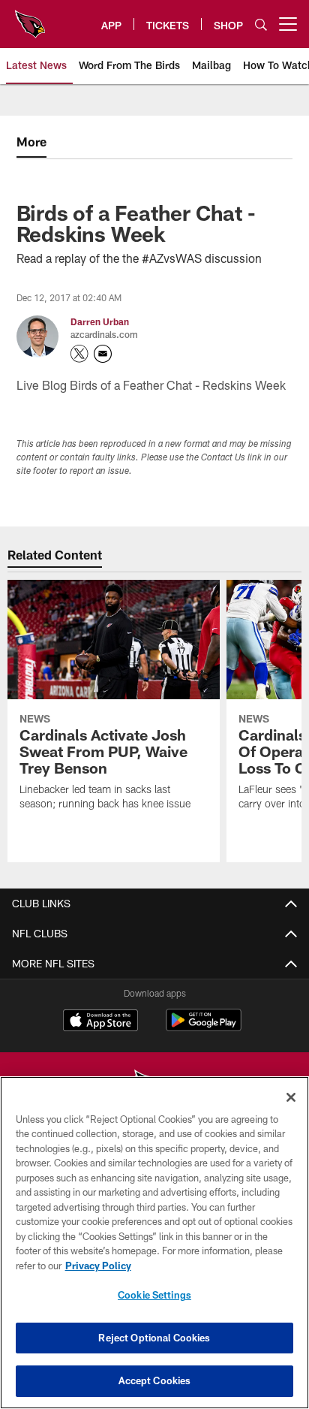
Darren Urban (99, 321)
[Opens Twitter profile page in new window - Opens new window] (79, 354)
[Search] (261, 24)
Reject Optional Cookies (154, 1338)
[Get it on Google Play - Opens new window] (203, 1027)
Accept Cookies (154, 1380)
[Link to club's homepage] (30, 18)
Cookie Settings (154, 1295)
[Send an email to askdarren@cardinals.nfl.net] (103, 354)
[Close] (291, 1097)
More (31, 141)
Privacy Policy (98, 1266)
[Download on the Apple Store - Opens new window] (100, 1022)
